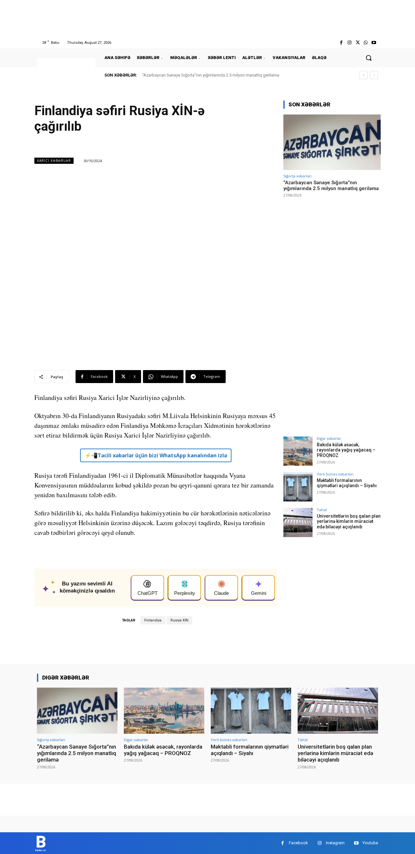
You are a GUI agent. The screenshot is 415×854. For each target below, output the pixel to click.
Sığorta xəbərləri (297, 176)
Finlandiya (152, 620)
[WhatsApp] (366, 43)
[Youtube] (374, 43)
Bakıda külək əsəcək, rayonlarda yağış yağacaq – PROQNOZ (346, 450)
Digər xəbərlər (329, 438)
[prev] (364, 75)
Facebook (298, 842)
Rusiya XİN (179, 620)
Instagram (335, 842)
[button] (368, 57)
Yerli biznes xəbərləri (335, 474)
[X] (357, 43)
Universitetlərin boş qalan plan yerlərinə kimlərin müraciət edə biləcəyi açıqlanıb (349, 521)
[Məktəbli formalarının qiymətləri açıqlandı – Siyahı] (298, 486)
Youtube (370, 842)
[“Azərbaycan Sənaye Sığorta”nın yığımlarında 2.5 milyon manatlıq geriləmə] (332, 142)
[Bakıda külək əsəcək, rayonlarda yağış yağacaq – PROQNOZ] (298, 451)
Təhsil (322, 509)
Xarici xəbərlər (54, 160)
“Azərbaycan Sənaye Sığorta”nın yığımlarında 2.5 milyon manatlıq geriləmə (210, 75)
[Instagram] (349, 43)
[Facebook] (341, 43)
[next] (374, 75)
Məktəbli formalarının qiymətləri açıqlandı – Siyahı (347, 483)
